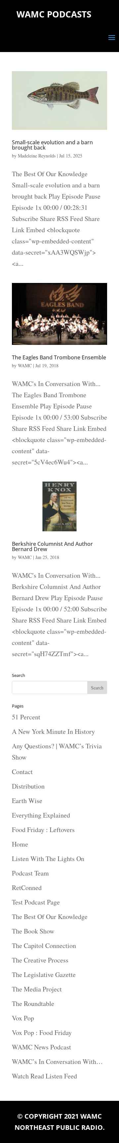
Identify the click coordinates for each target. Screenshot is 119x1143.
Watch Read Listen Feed (44, 1076)
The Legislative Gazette (44, 974)
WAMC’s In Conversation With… (57, 1061)
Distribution (28, 786)
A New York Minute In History (53, 731)
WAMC (25, 365)
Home (20, 844)
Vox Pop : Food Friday (42, 1032)
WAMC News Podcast (41, 1047)
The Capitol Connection (44, 945)
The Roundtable (33, 1003)
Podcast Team (30, 873)
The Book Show (33, 931)
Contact (22, 771)
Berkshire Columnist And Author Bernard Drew (52, 546)
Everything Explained (41, 815)
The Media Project (37, 989)
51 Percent (26, 716)
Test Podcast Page (36, 902)
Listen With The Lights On (48, 858)
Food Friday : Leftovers (43, 829)
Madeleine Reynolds (37, 156)
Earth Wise (27, 800)
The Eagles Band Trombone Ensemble (59, 357)
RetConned (27, 887)
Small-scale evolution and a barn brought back (52, 145)
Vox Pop (23, 1018)
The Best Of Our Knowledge (50, 916)
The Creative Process (40, 960)
